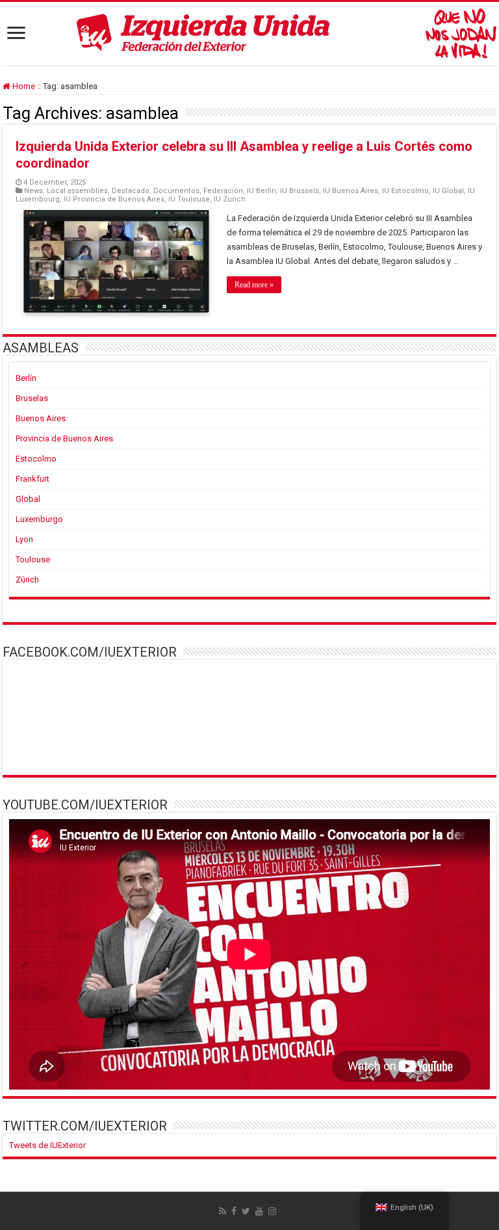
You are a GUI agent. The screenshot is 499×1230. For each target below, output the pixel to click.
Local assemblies (77, 191)
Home (22, 86)
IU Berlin (261, 191)
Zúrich (27, 579)
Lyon (24, 539)
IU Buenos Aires (350, 191)
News (33, 191)
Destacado (130, 191)
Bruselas (32, 398)
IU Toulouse (189, 199)
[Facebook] (234, 1211)
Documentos (176, 191)
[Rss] (222, 1211)
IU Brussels (299, 191)
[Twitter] (245, 1211)
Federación (223, 191)
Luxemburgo (39, 519)
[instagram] (272, 1211)
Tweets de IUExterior (47, 1145)
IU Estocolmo (405, 191)
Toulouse (33, 559)
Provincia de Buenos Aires (64, 438)
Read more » (254, 284)
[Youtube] (259, 1211)
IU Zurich (230, 199)
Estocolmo (36, 459)
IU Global (448, 191)
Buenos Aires (41, 418)
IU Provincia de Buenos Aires (114, 199)
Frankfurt (32, 479)
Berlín (26, 378)
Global (28, 499)
